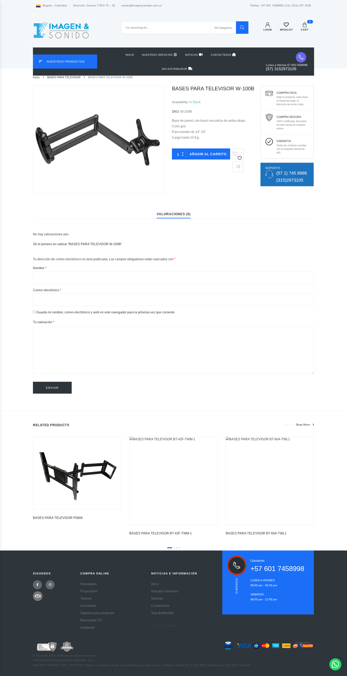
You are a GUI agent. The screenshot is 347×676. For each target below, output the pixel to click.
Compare (238, 166)
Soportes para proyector (97, 613)
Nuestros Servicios (157, 55)
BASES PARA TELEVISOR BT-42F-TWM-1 (160, 533)
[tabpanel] (77, 480)
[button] (335, 664)
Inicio (130, 55)
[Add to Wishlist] (238, 152)
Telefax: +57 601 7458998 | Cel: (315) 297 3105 (280, 5)
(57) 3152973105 (281, 69)
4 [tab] (179, 547)
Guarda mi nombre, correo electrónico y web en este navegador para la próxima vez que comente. (105, 312)
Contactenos (221, 55)
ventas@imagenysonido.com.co (141, 5)
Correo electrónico (47, 290)
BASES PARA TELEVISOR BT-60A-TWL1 (256, 533)
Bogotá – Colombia (55, 5)
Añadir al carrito (208, 154)
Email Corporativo (164, 625)
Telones (86, 598)
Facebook (37, 584)
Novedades (88, 584)
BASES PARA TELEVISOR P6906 (58, 518)
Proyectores (88, 591)
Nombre (39, 268)
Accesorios (88, 605)
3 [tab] (176, 547)
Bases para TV (91, 620)
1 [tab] (169, 547)
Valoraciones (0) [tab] (174, 214)
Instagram (50, 584)
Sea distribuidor (174, 69)
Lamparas (87, 627)
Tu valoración (43, 322)
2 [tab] (174, 547)
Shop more (303, 424)
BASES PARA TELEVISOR (64, 77)
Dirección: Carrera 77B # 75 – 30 (94, 5)
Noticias (191, 55)
